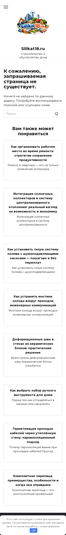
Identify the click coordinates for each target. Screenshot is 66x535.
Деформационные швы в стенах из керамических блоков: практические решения (33, 345)
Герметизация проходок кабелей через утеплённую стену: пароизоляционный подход (33, 435)
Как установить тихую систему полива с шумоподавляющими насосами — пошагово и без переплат (33, 256)
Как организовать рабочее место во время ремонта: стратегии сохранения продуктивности (33, 153)
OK (34, 530)
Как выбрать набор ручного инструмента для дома (33, 392)
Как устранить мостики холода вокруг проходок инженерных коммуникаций (33, 301)
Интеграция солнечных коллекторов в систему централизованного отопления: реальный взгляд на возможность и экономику (33, 202)
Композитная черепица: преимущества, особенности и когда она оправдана (33, 480)
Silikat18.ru (33, 48)
